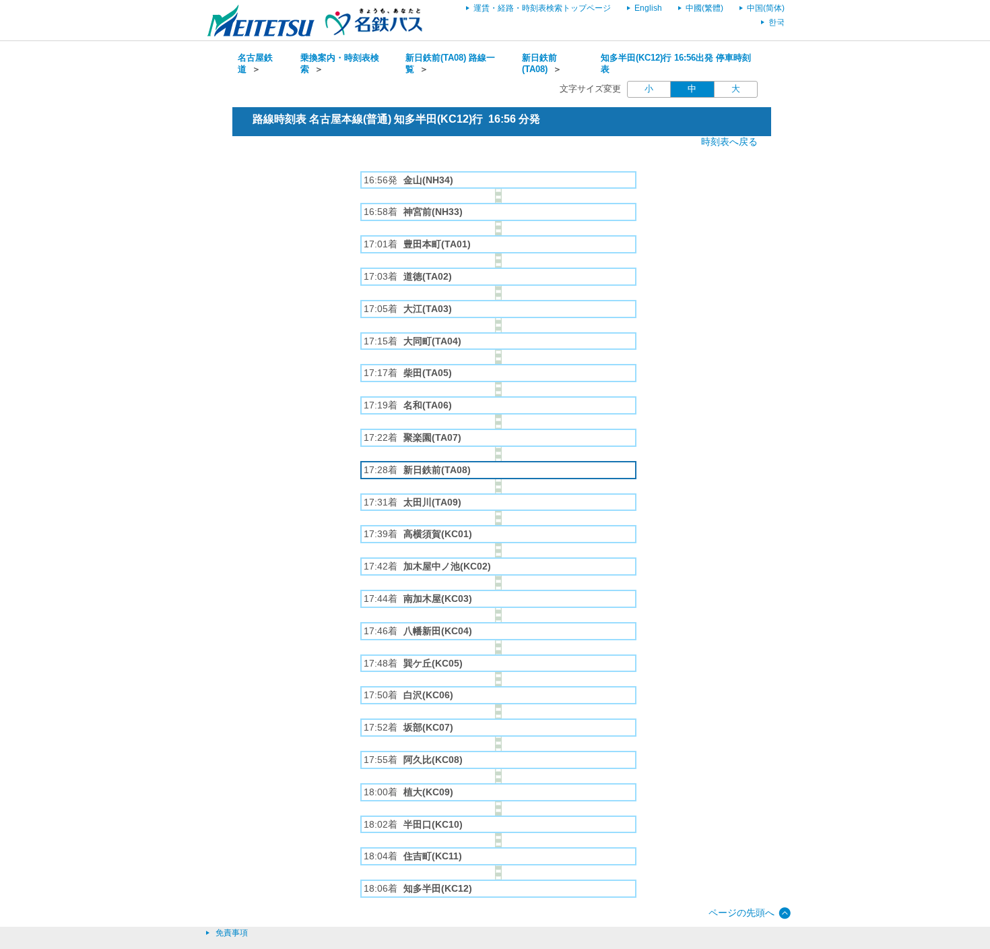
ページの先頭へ (741, 912)
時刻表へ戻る (729, 141)
